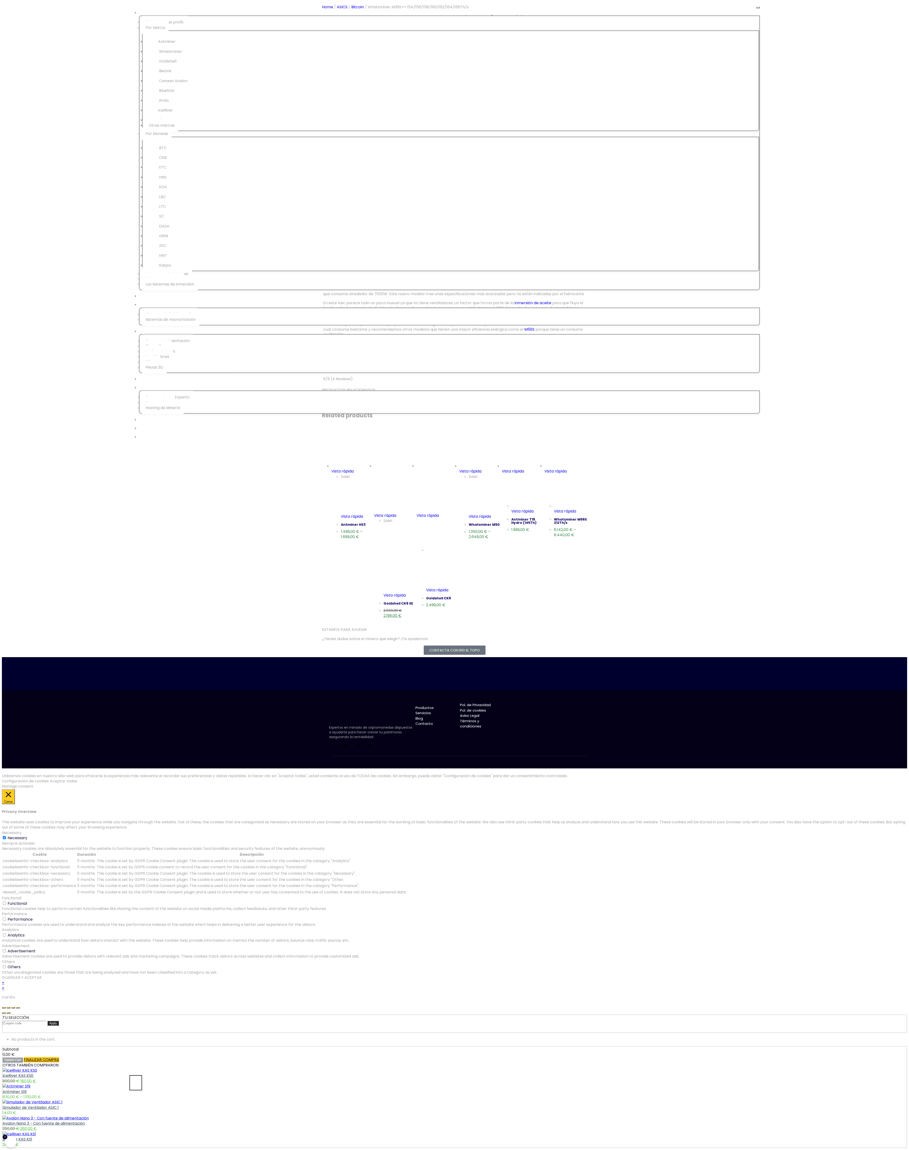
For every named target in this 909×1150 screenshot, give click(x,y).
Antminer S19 (15, 1091)
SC (161, 216)
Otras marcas (162, 125)
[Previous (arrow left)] (4, 1013)
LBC (162, 197)
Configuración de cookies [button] (25, 781)
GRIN (163, 236)
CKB (162, 157)
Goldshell (167, 61)
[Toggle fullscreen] (13, 1007)
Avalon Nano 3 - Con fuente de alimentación (44, 1123)
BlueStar (166, 90)
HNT (162, 255)
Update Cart (12, 1060)
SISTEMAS (161, 303)
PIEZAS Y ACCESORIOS (188, 330)
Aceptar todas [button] (63, 781)
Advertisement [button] (16, 946)
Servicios (163, 386)
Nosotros (165, 418)
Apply (53, 1023)
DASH (163, 226)
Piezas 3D (154, 367)
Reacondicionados (187, 377)
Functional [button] (11, 898)
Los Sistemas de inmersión (170, 284)
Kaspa (164, 265)
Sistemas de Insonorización (171, 319)
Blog (153, 426)
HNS (162, 177)
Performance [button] (14, 914)
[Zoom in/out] (18, 1007)
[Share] (8, 1007)
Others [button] (8, 961)
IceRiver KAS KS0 (18, 1075)
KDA (162, 187)
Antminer (167, 41)
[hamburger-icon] (758, 7)
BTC (162, 148)
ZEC (162, 245)
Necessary (17, 838)
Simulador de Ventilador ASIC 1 (31, 1107)
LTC (162, 206)
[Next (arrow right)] (8, 1013)
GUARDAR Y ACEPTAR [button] (22, 977)
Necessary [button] (12, 832)
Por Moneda (157, 133)
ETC (162, 167)
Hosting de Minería (163, 407)
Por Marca (155, 27)
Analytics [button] (10, 929)
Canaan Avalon (172, 81)
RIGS (151, 294)
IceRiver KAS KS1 (17, 1139)
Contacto (166, 435)
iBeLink (164, 71)
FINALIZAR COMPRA (41, 1059)
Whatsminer (170, 51)
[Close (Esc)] (4, 1007)
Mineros (160, 11)
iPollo (163, 100)
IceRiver (165, 110)
